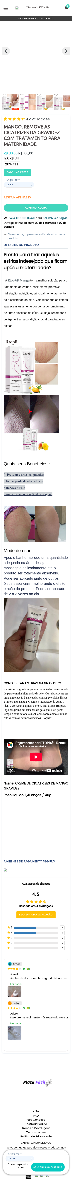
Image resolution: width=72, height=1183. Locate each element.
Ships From (13, 180)
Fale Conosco (36, 1120)
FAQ (36, 1116)
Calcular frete (17, 172)
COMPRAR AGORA (36, 208)
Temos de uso (36, 1132)
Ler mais (16, 984)
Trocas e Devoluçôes (36, 1128)
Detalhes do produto (21, 245)
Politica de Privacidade (36, 1136)
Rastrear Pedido (36, 1124)
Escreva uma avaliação (36, 914)
